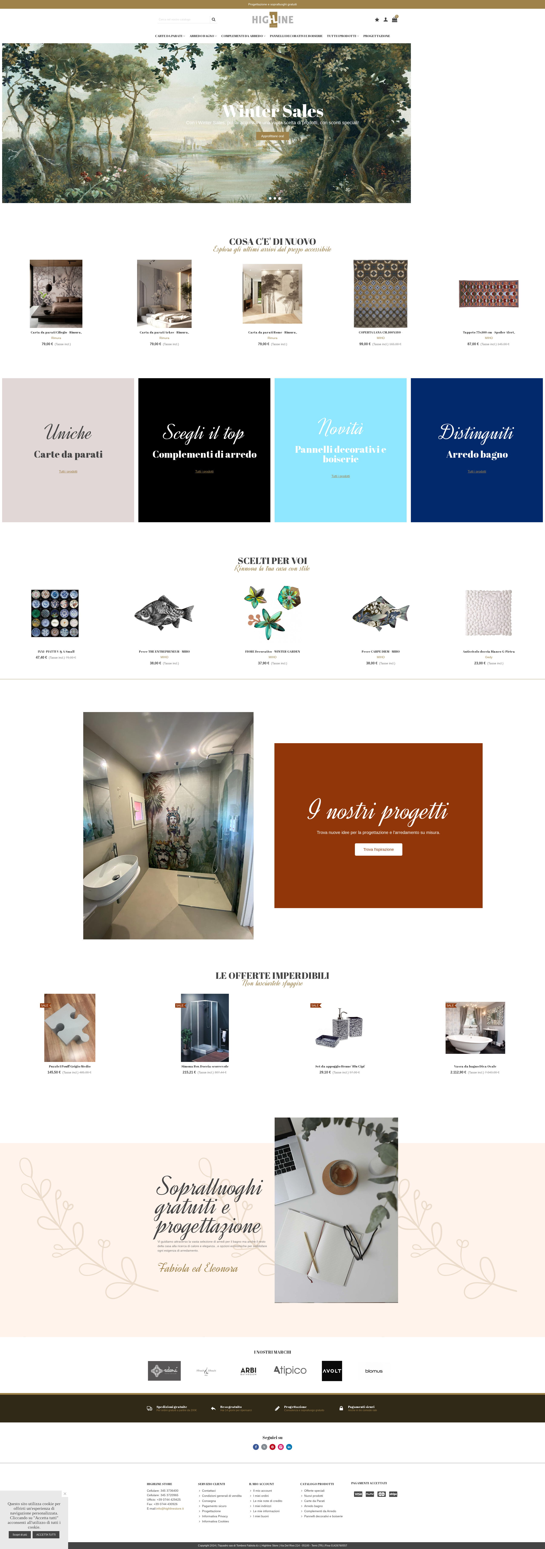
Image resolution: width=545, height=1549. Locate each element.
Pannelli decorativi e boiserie (296, 36)
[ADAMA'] (164, 1371)
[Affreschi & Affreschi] (206, 1371)
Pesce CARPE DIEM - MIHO (381, 651)
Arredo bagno (201, 36)
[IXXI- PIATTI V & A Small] (56, 613)
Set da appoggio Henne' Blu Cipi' (340, 1066)
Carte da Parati (168, 36)
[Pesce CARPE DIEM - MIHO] (380, 613)
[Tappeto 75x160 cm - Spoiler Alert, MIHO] (489, 294)
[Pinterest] (272, 1447)
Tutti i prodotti (341, 36)
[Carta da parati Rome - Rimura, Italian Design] (272, 294)
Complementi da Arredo (242, 36)
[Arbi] (248, 1371)
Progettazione (376, 36)
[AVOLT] (332, 1371)
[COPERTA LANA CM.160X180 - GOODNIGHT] (380, 294)
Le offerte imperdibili (272, 975)
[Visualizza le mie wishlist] (377, 20)
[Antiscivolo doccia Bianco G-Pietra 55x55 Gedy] (489, 613)
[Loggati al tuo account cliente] (386, 20)
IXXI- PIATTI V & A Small (56, 651)
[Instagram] (281, 1447)
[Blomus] (374, 1371)
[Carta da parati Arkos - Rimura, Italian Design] (164, 294)
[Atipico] (290, 1371)
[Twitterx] (264, 1447)
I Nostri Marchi (272, 1352)
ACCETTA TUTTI (46, 1534)
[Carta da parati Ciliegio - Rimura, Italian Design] (56, 294)
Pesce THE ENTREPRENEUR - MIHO (164, 651)
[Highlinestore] (272, 19)
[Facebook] (256, 1447)
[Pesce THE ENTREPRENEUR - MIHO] (164, 613)
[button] (265, 198)
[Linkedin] (289, 1447)
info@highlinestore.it (170, 1508)
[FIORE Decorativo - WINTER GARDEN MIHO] (272, 613)
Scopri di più (20, 1534)
